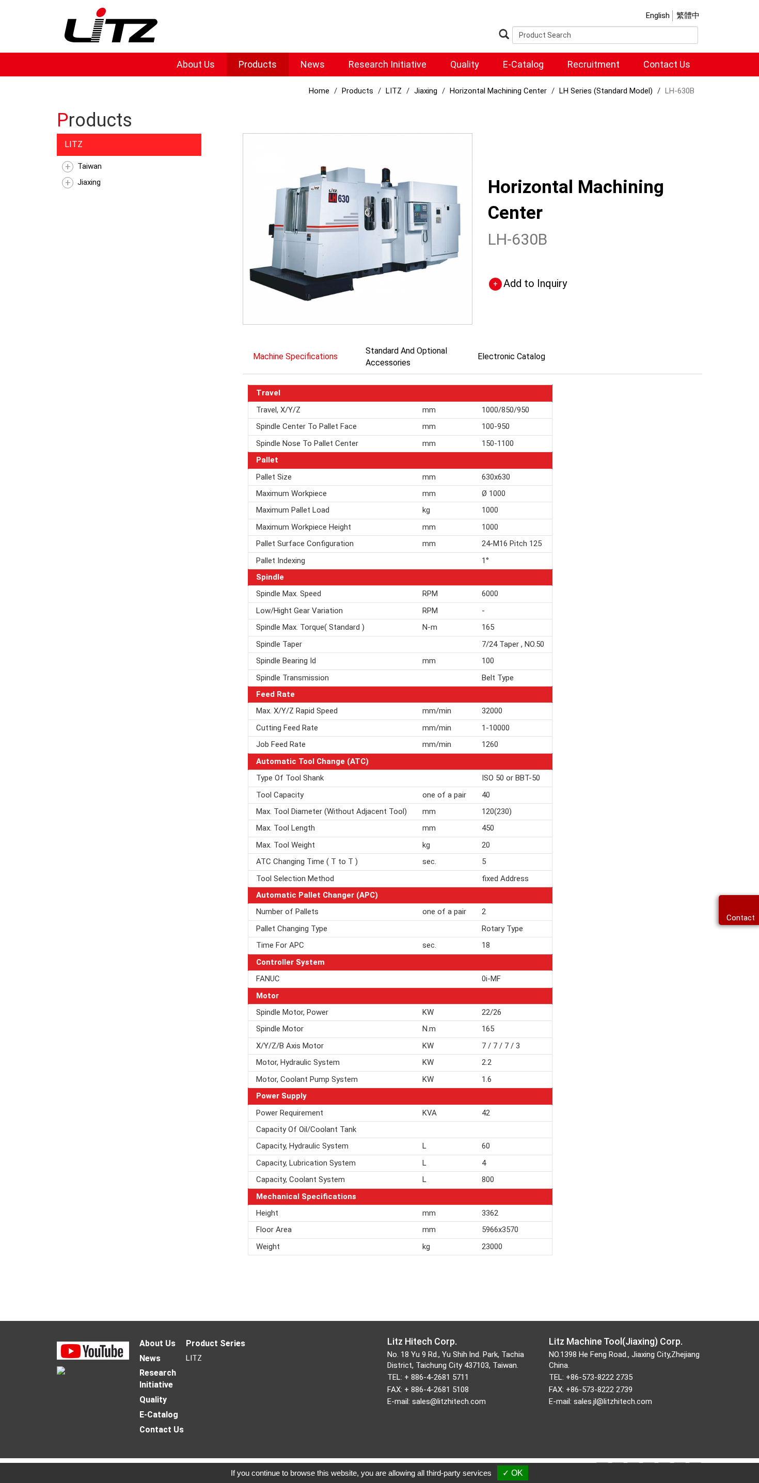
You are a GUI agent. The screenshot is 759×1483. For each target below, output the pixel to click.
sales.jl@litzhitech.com (613, 1401)
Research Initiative (387, 64)
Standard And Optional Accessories (406, 357)
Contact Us (666, 64)
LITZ (74, 144)
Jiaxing (89, 182)
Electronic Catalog (511, 356)
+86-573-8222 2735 (599, 1377)
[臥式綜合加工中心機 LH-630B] (357, 228)
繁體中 (688, 15)
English (658, 15)
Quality (464, 64)
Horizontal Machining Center (498, 90)
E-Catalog (523, 64)
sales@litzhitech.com (449, 1401)
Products (258, 64)
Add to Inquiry (535, 283)
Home (319, 90)
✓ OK (512, 1473)
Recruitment (593, 64)
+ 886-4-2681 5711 (436, 1377)
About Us (196, 64)
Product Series (215, 1343)
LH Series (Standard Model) (606, 90)
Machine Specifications (295, 356)
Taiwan (89, 166)
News (313, 64)
